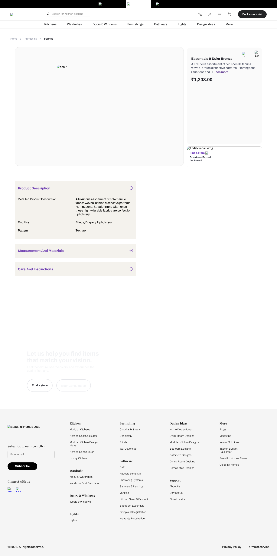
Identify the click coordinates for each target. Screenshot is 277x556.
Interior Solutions (229, 442)
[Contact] (200, 14)
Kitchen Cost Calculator (83, 435)
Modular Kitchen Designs (184, 442)
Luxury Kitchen (78, 458)
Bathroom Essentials (132, 505)
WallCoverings (128, 448)
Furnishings (135, 24)
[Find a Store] (219, 14)
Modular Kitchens (80, 429)
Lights (182, 24)
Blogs (223, 429)
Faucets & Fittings (130, 473)
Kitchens (50, 24)
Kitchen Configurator (82, 452)
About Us (175, 486)
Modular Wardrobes (81, 476)
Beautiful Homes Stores (233, 458)
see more (222, 72)
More (229, 24)
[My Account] (209, 14)
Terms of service (258, 546)
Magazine (225, 435)
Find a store (197, 152)
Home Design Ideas (181, 429)
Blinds (123, 442)
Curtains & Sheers (130, 429)
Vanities (124, 492)
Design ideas (206, 24)
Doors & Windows (105, 24)
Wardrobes (74, 24)
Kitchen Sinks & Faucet (133, 499)
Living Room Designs (182, 435)
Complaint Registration (133, 512)
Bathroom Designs (180, 455)
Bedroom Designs (180, 448)
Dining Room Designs (182, 461)
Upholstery (126, 435)
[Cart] (229, 14)
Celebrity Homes (229, 464)
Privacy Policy (231, 546)
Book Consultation (73, 385)
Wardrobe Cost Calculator (84, 483)
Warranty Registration (132, 518)
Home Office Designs (182, 468)
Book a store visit (252, 14)
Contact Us (176, 492)
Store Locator (177, 499)
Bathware (161, 24)
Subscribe (22, 466)
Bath (122, 467)
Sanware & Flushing (131, 486)
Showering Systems (131, 480)
